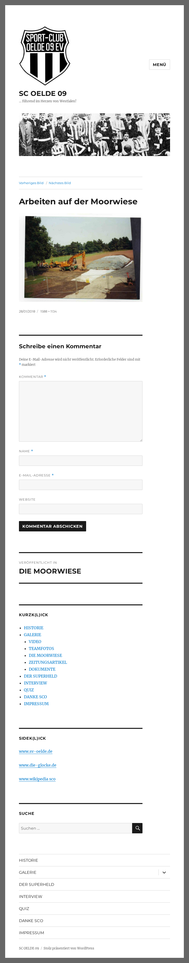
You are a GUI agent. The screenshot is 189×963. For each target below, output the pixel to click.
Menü (159, 64)
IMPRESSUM (36, 703)
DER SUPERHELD (40, 676)
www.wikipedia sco (37, 778)
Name (26, 451)
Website (27, 499)
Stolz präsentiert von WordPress (69, 948)
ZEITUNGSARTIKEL (48, 662)
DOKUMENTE (42, 669)
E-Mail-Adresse (36, 475)
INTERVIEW (35, 683)
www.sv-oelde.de (35, 751)
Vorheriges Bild (31, 183)
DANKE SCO (35, 696)
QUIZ (29, 689)
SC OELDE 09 (43, 93)
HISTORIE (33, 627)
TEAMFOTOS (41, 648)
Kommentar (32, 377)
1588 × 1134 (48, 311)
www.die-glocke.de (37, 765)
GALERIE (32, 634)
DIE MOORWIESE (45, 655)
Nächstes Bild (60, 183)
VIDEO (35, 641)
